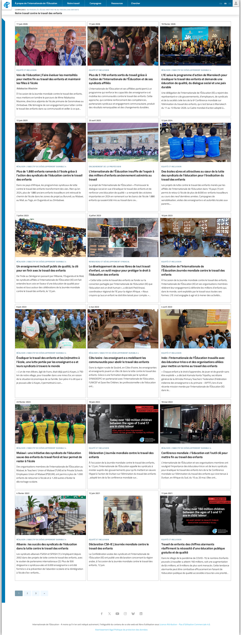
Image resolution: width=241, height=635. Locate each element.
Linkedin (141, 614)
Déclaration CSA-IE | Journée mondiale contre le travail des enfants (123, 529)
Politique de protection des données (131, 629)
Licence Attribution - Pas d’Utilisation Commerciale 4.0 (185, 624)
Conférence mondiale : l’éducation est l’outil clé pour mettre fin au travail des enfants (195, 440)
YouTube (117, 614)
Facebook (102, 614)
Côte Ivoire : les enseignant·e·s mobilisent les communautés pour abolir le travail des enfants (123, 347)
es (230, 3)
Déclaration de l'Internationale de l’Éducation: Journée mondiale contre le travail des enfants (195, 256)
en (221, 3)
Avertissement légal (104, 629)
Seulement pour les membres (236, 3)
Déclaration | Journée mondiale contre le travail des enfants (123, 440)
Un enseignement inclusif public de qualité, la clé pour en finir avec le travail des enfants (50, 253)
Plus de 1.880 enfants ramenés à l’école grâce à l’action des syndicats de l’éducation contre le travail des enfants (50, 160)
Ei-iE (7, 5)
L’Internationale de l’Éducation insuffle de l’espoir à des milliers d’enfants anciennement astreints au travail (123, 160)
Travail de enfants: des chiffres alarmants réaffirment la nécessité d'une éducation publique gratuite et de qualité (195, 533)
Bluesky (133, 614)
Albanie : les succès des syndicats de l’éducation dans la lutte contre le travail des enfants (50, 533)
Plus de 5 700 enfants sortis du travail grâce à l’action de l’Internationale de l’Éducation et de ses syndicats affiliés (123, 66)
